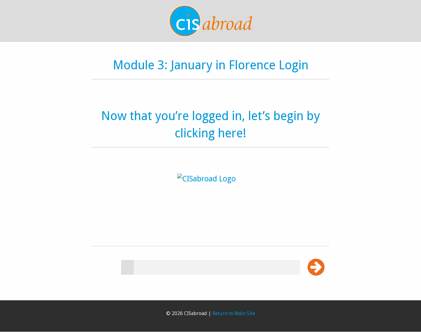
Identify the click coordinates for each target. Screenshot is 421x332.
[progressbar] (210, 267)
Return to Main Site (233, 313)
